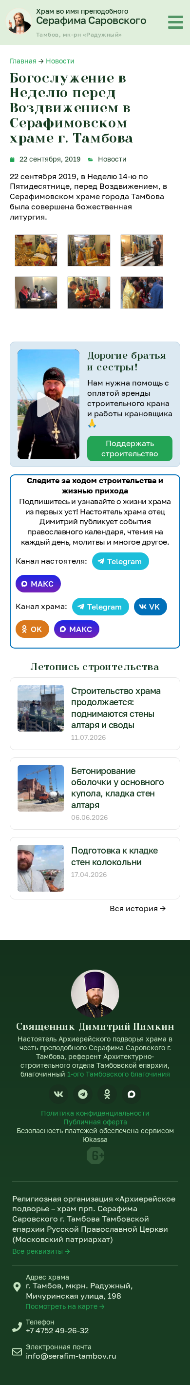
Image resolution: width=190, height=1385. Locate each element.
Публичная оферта (95, 1122)
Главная (23, 61)
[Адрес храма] (17, 1287)
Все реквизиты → (41, 1251)
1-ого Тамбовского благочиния (118, 1074)
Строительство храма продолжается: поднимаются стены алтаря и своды (116, 707)
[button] (48, 404)
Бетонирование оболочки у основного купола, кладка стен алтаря (117, 787)
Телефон (40, 1322)
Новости (60, 61)
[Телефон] (17, 1327)
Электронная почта (59, 1347)
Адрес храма (47, 1277)
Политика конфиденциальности (95, 1113)
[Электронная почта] (17, 1352)
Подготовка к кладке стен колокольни (114, 856)
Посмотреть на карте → (65, 1306)
